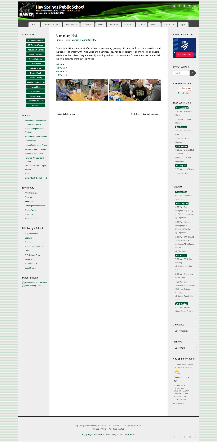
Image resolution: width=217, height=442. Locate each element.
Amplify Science (31, 193)
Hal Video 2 (61, 67)
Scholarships (35, 96)
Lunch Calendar (35, 54)
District (154, 24)
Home (34, 24)
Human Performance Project (36, 145)
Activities (87, 24)
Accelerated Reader (35, 101)
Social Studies (30, 268)
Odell (27, 251)
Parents (128, 24)
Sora (27, 174)
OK (192, 73)
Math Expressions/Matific (35, 206)
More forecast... (178, 402)
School (142, 24)
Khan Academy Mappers (34, 247)
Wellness (36, 106)
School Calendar (36, 59)
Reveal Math (30, 259)
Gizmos (28, 242)
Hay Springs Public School (93, 434)
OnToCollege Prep (32, 255)
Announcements (51, 24)
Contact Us (169, 24)
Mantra (120, 434)
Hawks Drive (35, 68)
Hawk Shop (35, 87)
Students (114, 24)
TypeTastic (29, 214)
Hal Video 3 (61, 71)
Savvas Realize (31, 264)
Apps (183, 24)
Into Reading (30, 201)
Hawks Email (35, 73)
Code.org (28, 197)
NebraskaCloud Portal (34, 154)
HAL (94, 40)
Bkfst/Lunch (71, 24)
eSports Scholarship (66, 114)
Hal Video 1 (61, 64)
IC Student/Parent (35, 41)
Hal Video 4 (61, 75)
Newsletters (36, 64)
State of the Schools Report (36, 178)
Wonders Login (31, 219)
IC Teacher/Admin (35, 45)
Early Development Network (36, 136)
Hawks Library (36, 78)
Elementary (87, 40)
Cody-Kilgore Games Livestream (145, 114)
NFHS (100, 24)
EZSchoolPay (30, 141)
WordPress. (130, 434)
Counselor (35, 91)
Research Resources (36, 82)
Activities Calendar (36, 50)
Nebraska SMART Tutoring (35, 149)
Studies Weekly (31, 210)
